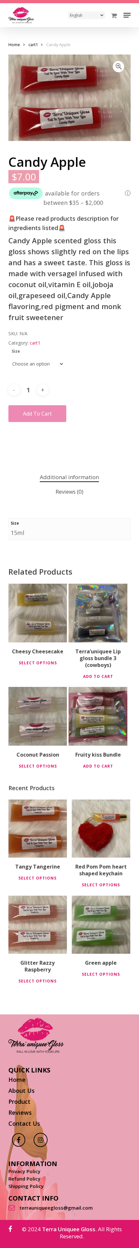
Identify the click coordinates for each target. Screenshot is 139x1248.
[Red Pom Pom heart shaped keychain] (101, 829)
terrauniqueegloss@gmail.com (56, 1207)
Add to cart (37, 413)
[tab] (69, 477)
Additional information (69, 477)
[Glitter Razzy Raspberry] (37, 925)
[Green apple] (101, 925)
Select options (38, 663)
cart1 (33, 44)
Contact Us (24, 1123)
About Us (21, 1090)
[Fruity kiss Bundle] (98, 716)
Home (14, 44)
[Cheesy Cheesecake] (37, 613)
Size (16, 351)
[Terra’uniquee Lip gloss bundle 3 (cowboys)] (98, 613)
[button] (127, 15)
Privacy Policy (24, 1171)
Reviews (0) (69, 491)
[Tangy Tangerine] (37, 829)
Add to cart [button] (98, 676)
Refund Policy (24, 1178)
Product (19, 1101)
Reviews (20, 1112)
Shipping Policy (26, 1186)
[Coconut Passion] (37, 716)
